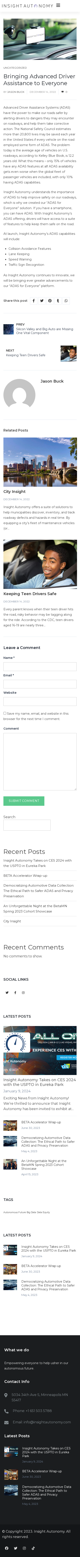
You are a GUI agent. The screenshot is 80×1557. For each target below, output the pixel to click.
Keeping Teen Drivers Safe (30, 593)
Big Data (31, 1212)
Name (9, 658)
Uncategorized (15, 67)
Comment (11, 728)
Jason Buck (15, 91)
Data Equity (43, 1212)
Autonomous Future (14, 1212)
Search (9, 817)
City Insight (14, 491)
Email (8, 675)
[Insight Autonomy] (27, 6)
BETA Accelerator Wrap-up (25, 876)
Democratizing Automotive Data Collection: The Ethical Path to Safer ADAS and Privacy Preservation (38, 890)
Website (9, 693)
